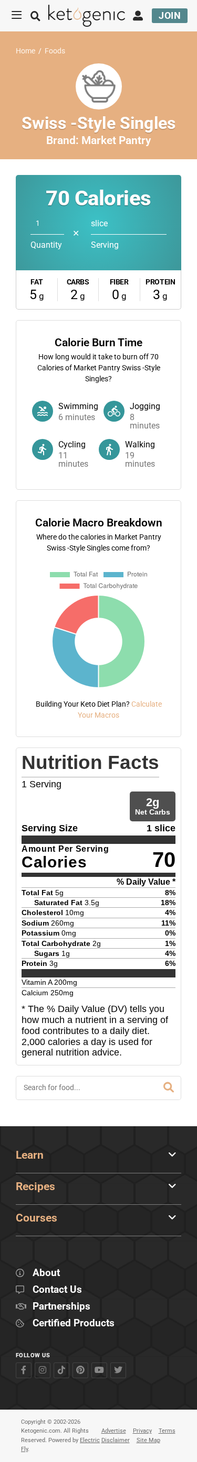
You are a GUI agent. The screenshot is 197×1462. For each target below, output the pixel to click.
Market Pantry (116, 140)
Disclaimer (115, 1440)
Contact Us (57, 1289)
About (46, 1273)
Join (170, 15)
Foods (55, 51)
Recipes (35, 1186)
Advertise (113, 1430)
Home (25, 51)
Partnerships (61, 1306)
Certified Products (74, 1323)
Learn (30, 1155)
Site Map (148, 1440)
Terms (167, 1430)
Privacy (142, 1430)
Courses (36, 1218)
